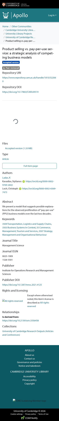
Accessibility (29, 376)
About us (29, 354)
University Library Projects (19, 33)
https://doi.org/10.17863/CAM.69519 (20, 91)
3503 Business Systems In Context (19, 227)
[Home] (15, 4)
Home (5, 26)
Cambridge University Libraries (21, 29)
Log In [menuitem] (51, 15)
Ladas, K (6, 177)
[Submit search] (41, 15)
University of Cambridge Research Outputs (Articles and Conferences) (21, 37)
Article (5, 158)
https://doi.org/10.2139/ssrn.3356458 (20, 320)
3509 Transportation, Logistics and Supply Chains (26, 223)
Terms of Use (43, 414)
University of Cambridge (26, 410)
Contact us (29, 358)
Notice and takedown (29, 365)
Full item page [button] (30, 165)
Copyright (30, 383)
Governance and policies (29, 362)
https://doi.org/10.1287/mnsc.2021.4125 (22, 284)
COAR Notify (31, 417)
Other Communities (21, 26)
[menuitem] (45, 15)
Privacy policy (30, 379)
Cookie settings (17, 414)
